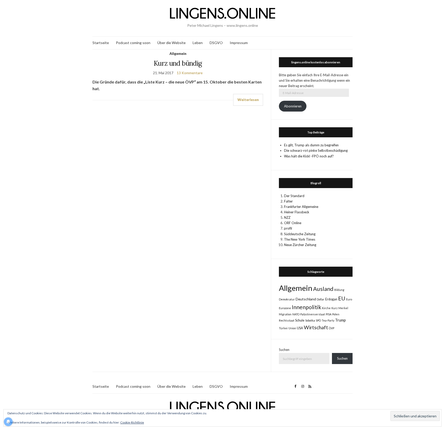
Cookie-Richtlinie (132, 422)
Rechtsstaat (286, 320)
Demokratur (287, 299)
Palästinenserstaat (312, 314)
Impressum (239, 42)
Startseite (100, 42)
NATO (295, 314)
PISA (328, 314)
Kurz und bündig (178, 63)
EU (341, 298)
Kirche (326, 308)
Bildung (339, 289)
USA (300, 328)
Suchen (284, 350)
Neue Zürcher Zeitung (300, 245)
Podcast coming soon (133, 42)
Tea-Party (328, 320)
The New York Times (299, 239)
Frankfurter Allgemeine (301, 207)
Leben (198, 42)
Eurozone (285, 308)
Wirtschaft (316, 327)
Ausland (323, 288)
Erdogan (331, 299)
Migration (285, 314)
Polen (335, 314)
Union (292, 328)
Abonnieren (293, 106)
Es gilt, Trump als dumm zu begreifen (311, 145)
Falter (288, 201)
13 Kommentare (190, 73)
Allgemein (177, 53)
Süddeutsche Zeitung (299, 234)
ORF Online (292, 223)
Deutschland (306, 299)
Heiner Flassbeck (296, 212)
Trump (340, 320)
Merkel (343, 308)
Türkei (283, 328)
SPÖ (318, 320)
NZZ (287, 217)
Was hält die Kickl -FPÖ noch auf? (309, 156)
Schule (299, 320)
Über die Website (171, 42)
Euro (349, 299)
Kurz (334, 308)
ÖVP (331, 328)
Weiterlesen (248, 99)
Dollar (320, 299)
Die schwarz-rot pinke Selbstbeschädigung (316, 150)
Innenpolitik (306, 307)
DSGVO (216, 42)
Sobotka (310, 320)
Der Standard (294, 196)
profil (288, 228)
